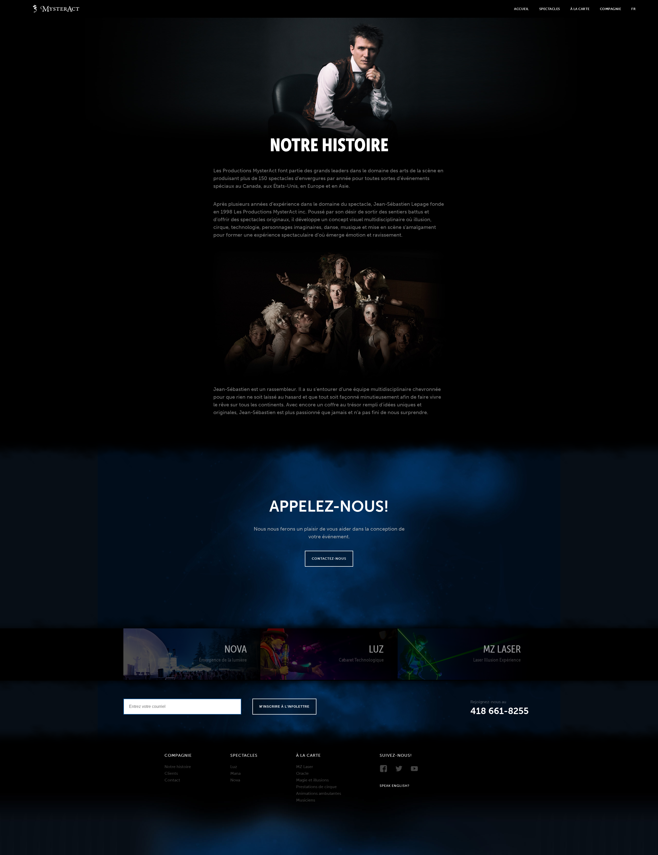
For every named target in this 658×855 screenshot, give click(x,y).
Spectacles (549, 9)
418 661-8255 (499, 711)
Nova (235, 780)
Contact (172, 780)
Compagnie (610, 9)
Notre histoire (177, 766)
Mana (235, 773)
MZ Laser (304, 766)
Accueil (521, 9)
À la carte (580, 9)
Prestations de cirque (316, 786)
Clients (171, 773)
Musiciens (305, 800)
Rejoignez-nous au (488, 702)
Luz (233, 766)
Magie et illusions (312, 780)
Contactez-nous (329, 558)
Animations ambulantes (318, 793)
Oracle (302, 773)
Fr (633, 9)
